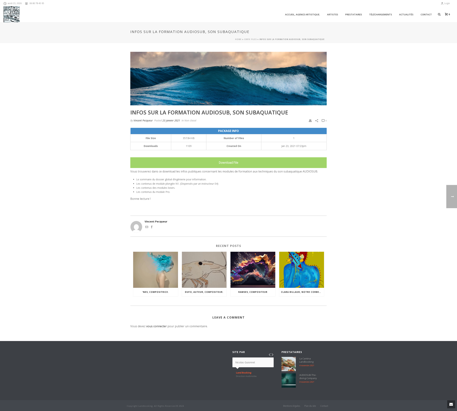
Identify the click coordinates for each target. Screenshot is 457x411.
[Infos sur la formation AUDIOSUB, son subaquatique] (228, 78)
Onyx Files (250, 39)
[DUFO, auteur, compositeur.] (204, 270)
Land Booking (243, 373)
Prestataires (353, 14)
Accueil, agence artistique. (302, 14)
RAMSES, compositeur (252, 292)
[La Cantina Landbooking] (289, 364)
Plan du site (310, 406)
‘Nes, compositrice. (155, 292)
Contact (426, 14)
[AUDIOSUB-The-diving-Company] (289, 380)
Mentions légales (291, 406)
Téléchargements (380, 14)
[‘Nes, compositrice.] (155, 270)
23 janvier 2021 (171, 120)
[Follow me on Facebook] (151, 227)
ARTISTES (332, 14)
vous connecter (156, 326)
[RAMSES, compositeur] (252, 270)
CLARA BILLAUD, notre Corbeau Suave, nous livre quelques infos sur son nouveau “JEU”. (302, 292)
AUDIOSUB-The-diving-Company (308, 376)
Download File (228, 162)
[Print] (310, 120)
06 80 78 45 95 (36, 3)
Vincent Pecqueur (143, 120)
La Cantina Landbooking (306, 360)
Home (238, 39)
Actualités (406, 14)
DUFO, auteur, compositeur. (204, 292)
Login (447, 3)
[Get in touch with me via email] (146, 227)
